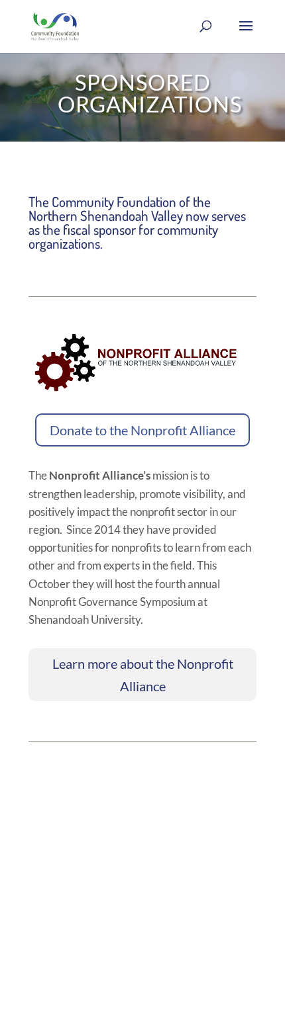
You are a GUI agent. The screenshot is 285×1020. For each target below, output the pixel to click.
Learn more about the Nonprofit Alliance (142, 675)
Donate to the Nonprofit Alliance (142, 430)
